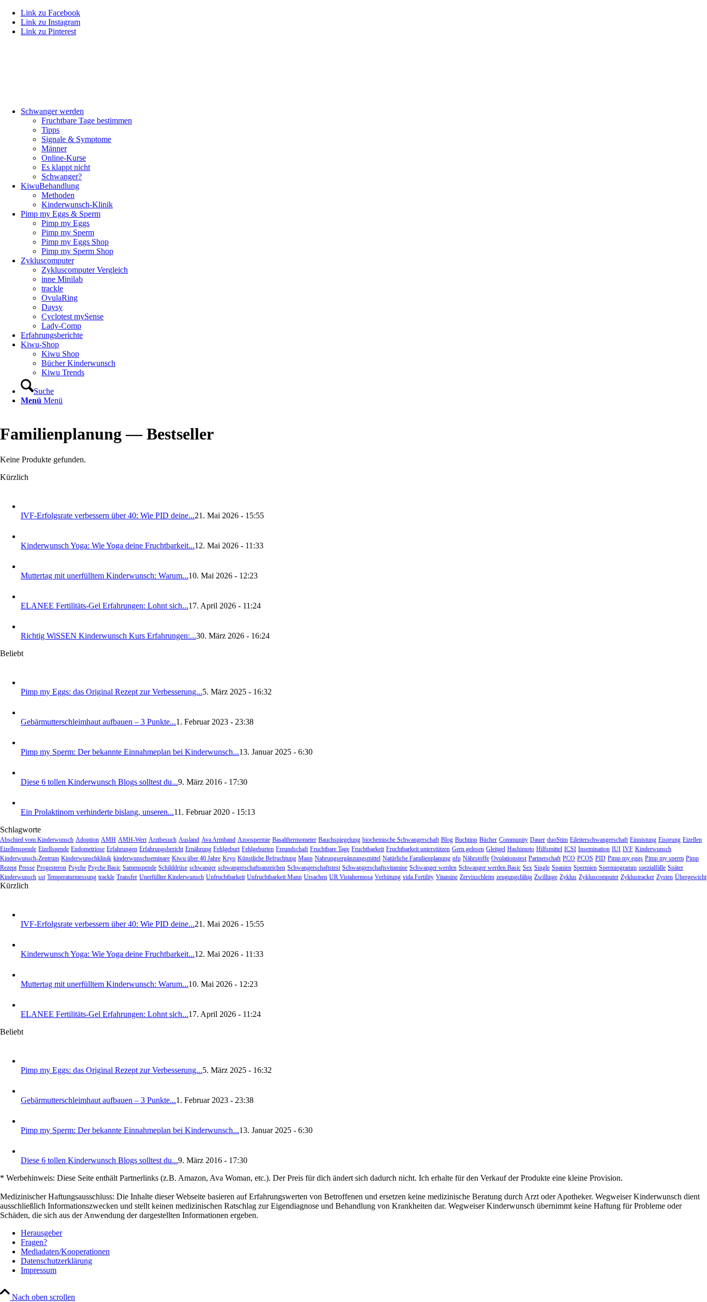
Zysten (664, 877)
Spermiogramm (618, 867)
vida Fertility (418, 877)
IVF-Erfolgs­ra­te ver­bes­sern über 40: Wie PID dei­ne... (108, 515)
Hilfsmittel (549, 849)
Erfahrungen (122, 849)
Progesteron (51, 867)
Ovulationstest (508, 858)
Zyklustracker (637, 877)
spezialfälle (652, 867)
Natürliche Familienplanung (416, 858)
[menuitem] (364, 144)
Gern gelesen (468, 849)
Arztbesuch (162, 839)
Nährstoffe (476, 858)
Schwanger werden (432, 867)
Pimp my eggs (625, 858)
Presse (27, 867)
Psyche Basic (104, 867)
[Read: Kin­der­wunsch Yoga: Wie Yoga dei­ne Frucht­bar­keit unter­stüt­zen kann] (30, 536)
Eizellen (692, 839)
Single (542, 867)
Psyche (77, 867)
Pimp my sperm (664, 858)
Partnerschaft (544, 858)
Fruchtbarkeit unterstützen (418, 849)
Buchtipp (466, 839)
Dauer (537, 839)
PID (600, 858)
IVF (628, 849)
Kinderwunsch (653, 849)
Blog (447, 839)
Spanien (561, 867)
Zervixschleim (477, 877)
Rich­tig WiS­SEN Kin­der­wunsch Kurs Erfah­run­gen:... (108, 635)
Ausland (189, 839)
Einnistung (643, 839)
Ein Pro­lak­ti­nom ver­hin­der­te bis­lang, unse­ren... (97, 812)
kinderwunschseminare (141, 858)
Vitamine (447, 877)
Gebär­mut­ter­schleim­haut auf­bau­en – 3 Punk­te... (98, 721)
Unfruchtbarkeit (225, 877)
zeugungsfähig (514, 877)
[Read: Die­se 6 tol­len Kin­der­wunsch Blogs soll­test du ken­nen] (30, 772)
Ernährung (198, 849)
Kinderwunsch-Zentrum (29, 858)
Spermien (585, 867)
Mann (305, 858)
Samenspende (139, 867)
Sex (527, 867)
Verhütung (388, 877)
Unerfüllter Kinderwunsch (171, 877)
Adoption (87, 839)
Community (513, 839)
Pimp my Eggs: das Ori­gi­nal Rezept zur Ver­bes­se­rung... (111, 691)
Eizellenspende (18, 849)
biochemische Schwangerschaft (400, 839)
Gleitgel (495, 849)
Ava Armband (218, 839)
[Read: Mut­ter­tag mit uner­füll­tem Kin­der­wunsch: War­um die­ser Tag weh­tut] (30, 566)
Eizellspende (53, 849)
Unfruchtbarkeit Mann (274, 877)
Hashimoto (520, 849)
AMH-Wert (132, 839)
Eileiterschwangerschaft (599, 839)
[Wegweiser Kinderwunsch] (77, 93)
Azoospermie (254, 839)
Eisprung (669, 839)
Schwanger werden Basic (490, 867)
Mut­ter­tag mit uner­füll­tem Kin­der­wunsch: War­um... (104, 575)
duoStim (557, 839)
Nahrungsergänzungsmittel (347, 858)
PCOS (585, 858)
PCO (569, 858)
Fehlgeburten (258, 849)
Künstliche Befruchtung (267, 858)
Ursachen (315, 877)
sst (41, 877)
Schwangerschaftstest (313, 867)
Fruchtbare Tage (329, 849)
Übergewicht (690, 877)
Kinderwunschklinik (86, 858)
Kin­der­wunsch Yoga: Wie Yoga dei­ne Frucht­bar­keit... (108, 545)
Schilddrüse (172, 867)
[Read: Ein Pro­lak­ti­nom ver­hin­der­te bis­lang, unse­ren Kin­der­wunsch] (30, 802)
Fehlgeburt (226, 849)
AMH (108, 839)
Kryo (229, 858)
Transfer (126, 877)
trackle (106, 877)
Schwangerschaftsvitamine (374, 867)
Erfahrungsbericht (161, 849)
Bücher (488, 839)
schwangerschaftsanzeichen (251, 867)
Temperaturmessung (71, 877)
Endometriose (88, 849)
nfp (456, 858)
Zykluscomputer (598, 877)
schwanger (202, 867)
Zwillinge (545, 877)
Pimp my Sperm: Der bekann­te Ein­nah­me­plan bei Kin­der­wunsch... (130, 751)
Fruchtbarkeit (367, 849)
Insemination (594, 849)
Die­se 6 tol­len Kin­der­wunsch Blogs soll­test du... (99, 781)
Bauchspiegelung (339, 839)
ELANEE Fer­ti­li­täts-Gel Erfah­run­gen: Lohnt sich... (104, 605)
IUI (616, 849)
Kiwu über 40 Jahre (196, 858)
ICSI (570, 849)
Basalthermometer (294, 839)
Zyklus (568, 877)
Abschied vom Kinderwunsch (36, 839)
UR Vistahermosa (351, 877)
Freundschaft (292, 849)
